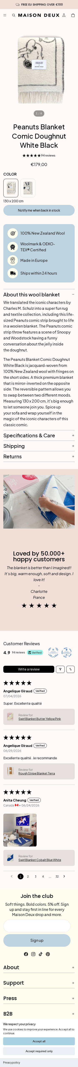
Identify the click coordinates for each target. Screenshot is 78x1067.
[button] (32, 155)
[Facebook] (26, 954)
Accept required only (39, 1051)
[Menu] (5, 15)
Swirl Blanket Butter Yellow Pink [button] (40, 719)
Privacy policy (11, 1062)
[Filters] (60, 669)
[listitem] (10, 188)
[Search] (13, 15)
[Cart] (73, 15)
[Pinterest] (47, 954)
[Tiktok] (40, 954)
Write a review (29, 669)
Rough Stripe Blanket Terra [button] (37, 773)
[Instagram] (33, 954)
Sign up (36, 940)
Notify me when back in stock (39, 210)
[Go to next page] (65, 876)
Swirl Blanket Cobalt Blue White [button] (40, 860)
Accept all (39, 1041)
